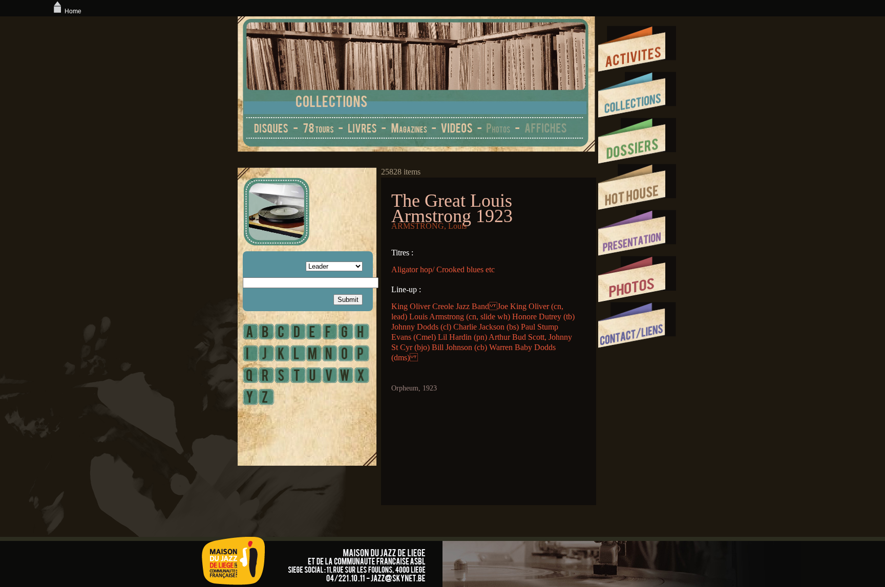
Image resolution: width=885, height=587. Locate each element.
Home (73, 11)
